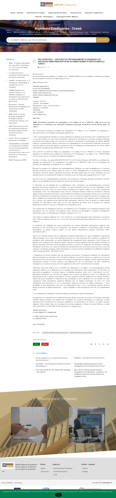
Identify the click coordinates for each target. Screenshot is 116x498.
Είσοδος (85, 468)
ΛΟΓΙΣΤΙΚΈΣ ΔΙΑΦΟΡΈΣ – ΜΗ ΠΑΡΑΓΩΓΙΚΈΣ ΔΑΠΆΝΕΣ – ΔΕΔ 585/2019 (53, 371)
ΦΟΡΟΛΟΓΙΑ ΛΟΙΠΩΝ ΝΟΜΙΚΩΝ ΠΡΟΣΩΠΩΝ (81, 332)
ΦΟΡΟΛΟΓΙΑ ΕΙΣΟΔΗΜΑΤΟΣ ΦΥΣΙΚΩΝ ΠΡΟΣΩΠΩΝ (55, 332)
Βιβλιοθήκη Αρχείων (20, 32)
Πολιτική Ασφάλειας (7, 482)
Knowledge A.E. (107, 482)
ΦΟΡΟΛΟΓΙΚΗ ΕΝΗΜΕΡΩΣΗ (50, 32)
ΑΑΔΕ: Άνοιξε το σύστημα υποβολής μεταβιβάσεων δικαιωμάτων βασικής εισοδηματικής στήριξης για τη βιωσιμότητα (18, 118)
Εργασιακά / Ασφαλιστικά (94, 13)
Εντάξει (58, 495)
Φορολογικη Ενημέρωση (27, 44)
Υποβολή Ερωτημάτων (60, 471)
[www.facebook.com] (95, 344)
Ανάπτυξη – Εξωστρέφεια (44, 17)
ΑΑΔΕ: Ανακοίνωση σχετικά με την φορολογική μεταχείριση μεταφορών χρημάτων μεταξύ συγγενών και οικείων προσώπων (18, 130)
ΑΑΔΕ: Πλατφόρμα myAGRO (17, 160)
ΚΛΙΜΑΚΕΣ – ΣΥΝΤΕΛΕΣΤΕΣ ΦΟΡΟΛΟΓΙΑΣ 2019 (89, 358)
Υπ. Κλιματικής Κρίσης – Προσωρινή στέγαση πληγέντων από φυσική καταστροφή (19, 75)
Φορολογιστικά (76, 13)
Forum (55, 475)
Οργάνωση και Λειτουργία (36, 13)
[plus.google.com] (104, 344)
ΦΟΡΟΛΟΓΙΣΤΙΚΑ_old (34, 32)
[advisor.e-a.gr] (108, 344)
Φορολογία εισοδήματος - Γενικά (78, 32)
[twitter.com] (91, 344)
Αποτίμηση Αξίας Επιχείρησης (62, 468)
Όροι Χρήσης (18, 482)
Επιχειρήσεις (38, 44)
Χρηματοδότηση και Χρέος (57, 13)
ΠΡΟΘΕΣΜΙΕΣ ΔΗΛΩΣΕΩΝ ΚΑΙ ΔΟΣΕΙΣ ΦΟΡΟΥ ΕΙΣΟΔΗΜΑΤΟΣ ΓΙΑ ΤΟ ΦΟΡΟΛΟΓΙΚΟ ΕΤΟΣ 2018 (89, 365)
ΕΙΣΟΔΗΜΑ (63, 32)
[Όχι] (114, 494)
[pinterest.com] (99, 344)
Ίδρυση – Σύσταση (16, 13)
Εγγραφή (85, 471)
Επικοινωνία (45, 471)
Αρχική (9, 32)
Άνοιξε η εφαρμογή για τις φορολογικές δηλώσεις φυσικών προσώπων (52, 359)
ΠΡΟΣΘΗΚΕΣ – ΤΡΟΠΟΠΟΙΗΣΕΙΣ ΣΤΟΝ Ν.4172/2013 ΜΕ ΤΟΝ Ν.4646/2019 (53, 365)
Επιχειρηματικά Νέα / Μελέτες (67, 17)
